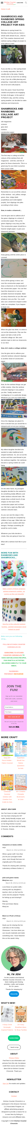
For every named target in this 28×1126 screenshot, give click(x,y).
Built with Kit (14, 726)
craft (8, 9)
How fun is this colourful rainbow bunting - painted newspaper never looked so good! (14, 626)
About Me (14, 994)
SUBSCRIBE (14, 1038)
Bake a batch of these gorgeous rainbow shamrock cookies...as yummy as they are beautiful (14, 591)
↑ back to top (14, 1047)
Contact (14, 1096)
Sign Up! (6, 1083)
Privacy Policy (14, 1058)
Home (3, 9)
